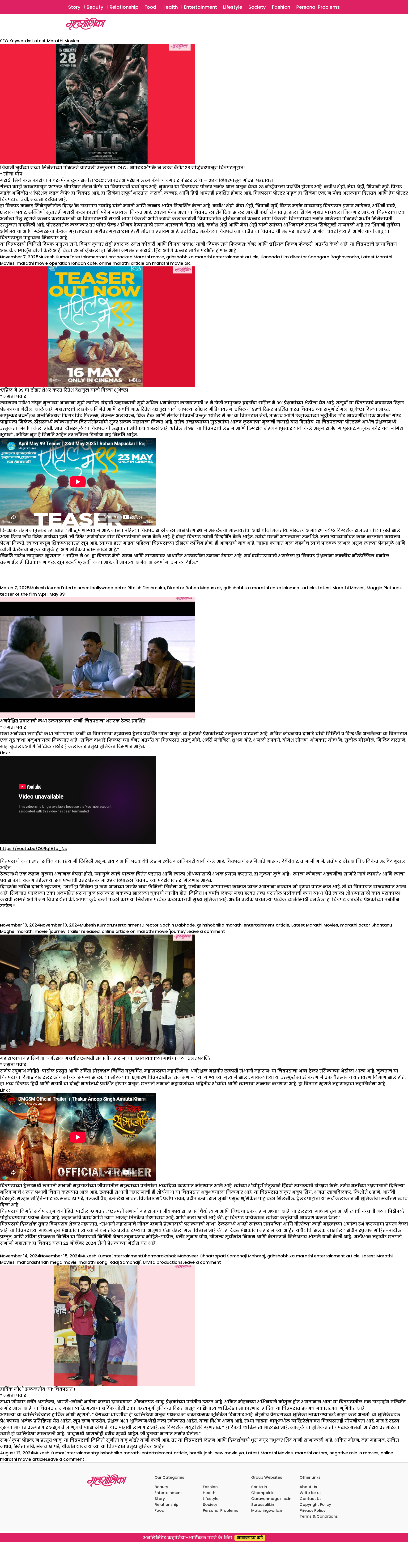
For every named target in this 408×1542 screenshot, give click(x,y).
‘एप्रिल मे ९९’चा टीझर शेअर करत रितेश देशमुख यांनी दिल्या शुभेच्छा (64, 390)
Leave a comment (206, 931)
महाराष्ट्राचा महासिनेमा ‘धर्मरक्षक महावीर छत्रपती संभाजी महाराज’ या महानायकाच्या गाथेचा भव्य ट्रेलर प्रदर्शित (106, 1058)
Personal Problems (318, 7)
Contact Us (311, 1498)
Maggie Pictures (384, 588)
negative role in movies (353, 1453)
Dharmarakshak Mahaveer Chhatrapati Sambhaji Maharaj (203, 1256)
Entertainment (200, 7)
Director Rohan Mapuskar (194, 588)
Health (170, 7)
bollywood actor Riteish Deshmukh (128, 588)
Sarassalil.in (262, 1504)
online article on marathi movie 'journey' (144, 931)
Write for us (311, 1492)
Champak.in (263, 1492)
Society (257, 7)
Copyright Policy (315, 1504)
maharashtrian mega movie (46, 1262)
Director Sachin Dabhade (168, 925)
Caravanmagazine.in (271, 1498)
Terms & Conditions (319, 1516)
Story (74, 7)
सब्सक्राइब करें (250, 1538)
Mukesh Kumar (54, 257)
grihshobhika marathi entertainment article (212, 257)
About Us (308, 1487)
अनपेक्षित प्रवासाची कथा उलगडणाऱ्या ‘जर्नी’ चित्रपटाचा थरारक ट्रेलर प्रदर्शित (72, 721)
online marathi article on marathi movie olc (145, 263)
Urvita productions (163, 1262)
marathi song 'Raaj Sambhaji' (110, 1262)
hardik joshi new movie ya (216, 1453)
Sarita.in (259, 1487)
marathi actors (311, 1453)
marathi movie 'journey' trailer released (58, 931)
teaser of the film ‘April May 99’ (33, 594)
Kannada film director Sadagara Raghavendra (310, 257)
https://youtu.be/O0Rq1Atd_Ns (33, 848)
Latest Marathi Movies (341, 588)
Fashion (281, 7)
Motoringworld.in (267, 1510)
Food (150, 7)
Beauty (95, 7)
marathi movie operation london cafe (57, 263)
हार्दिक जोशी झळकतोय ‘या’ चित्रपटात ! (37, 1389)
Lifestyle (232, 7)
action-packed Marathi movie (132, 257)
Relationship (124, 7)
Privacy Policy (312, 1510)
